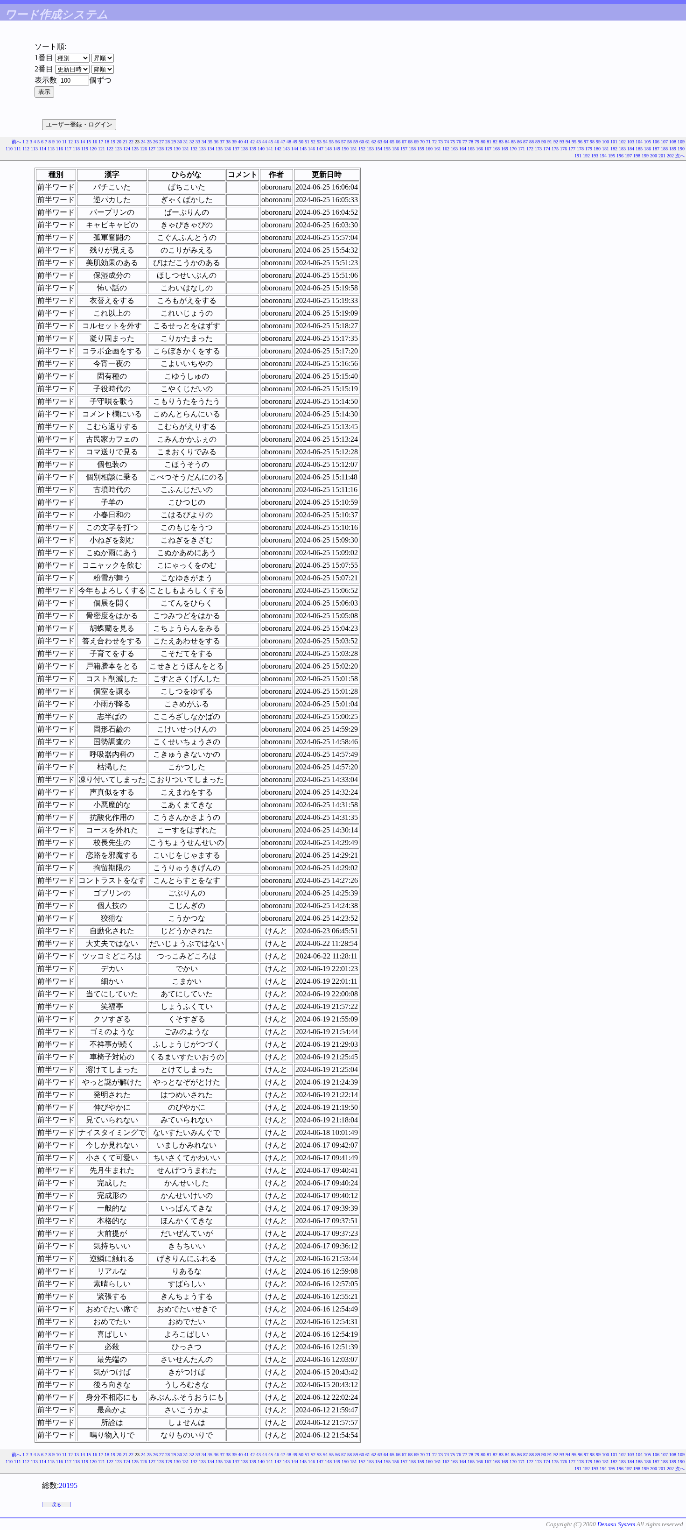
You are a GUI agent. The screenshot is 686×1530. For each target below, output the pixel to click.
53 (319, 141)
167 (487, 148)
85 (513, 141)
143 (286, 148)
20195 (68, 1485)
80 (483, 141)
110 (9, 148)
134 (210, 148)
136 (227, 148)
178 (580, 148)
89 (537, 141)
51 (307, 141)
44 (264, 141)
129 (168, 148)
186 (647, 148)
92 (555, 141)
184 (630, 148)
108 (672, 141)
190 (681, 148)
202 (670, 155)
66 (398, 141)
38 (228, 141)
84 (507, 141)
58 (349, 141)
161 (437, 148)
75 (452, 141)
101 (613, 141)
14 (82, 141)
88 (531, 141)
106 (655, 141)
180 (597, 148)
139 (252, 148)
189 (672, 148)
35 (210, 141)
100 (605, 141)
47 (282, 141)
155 (387, 148)
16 (94, 141)
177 (571, 148)
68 (410, 141)
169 (504, 148)
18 (107, 141)
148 (328, 148)
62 (373, 141)
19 (113, 141)
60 (361, 141)
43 (258, 141)
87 (525, 141)
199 (645, 155)
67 (404, 141)
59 (355, 141)
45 (270, 141)
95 (574, 141)
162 (445, 148)
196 (619, 155)
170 (513, 148)
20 (119, 141)
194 (603, 155)
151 (353, 148)
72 (434, 141)
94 (568, 141)
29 (173, 141)
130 (177, 148)
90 (543, 141)
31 (185, 141)
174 (546, 148)
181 (605, 148)
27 (161, 141)
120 (93, 148)
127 (151, 148)
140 (261, 148)
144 (294, 148)
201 (661, 155)
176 (563, 148)
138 (244, 148)
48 (289, 141)
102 (622, 141)
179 (588, 148)
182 (613, 148)
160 (429, 148)
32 (191, 141)
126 (143, 148)
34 (204, 141)
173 (538, 148)
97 (586, 141)
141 (269, 148)
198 (636, 155)
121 (101, 148)
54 (325, 141)
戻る (56, 1504)
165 (471, 148)
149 (336, 148)
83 (501, 141)
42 (252, 141)
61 (367, 141)
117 (67, 148)
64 (386, 141)
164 (462, 148)
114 (42, 148)
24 (143, 141)
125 (135, 148)
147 (319, 148)
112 (25, 148)
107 (664, 141)
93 (562, 141)
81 (489, 141)
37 (222, 141)
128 (160, 148)
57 (343, 141)
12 (70, 141)
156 (395, 148)
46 (276, 141)
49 (295, 141)
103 (630, 141)
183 (622, 148)
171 (521, 148)
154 (378, 148)
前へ (16, 141)
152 (361, 148)
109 (681, 141)
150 (345, 148)
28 (167, 141)
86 (519, 141)
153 (370, 148)
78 (471, 141)
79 (477, 141)
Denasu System (616, 1524)
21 (125, 141)
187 (655, 148)
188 (664, 148)
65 (392, 141)
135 (219, 148)
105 (647, 141)
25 (149, 141)
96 (580, 141)
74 (446, 141)
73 (440, 141)
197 (628, 155)
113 (34, 148)
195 (611, 155)
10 (58, 141)
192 (586, 155)
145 (303, 148)
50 (301, 141)
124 (126, 148)
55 (331, 141)
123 (118, 148)
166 (479, 148)
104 (639, 141)
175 (555, 148)
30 (179, 141)
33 (198, 141)
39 (234, 141)
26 (155, 141)
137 (235, 148)
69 (416, 141)
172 (529, 148)
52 (313, 141)
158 (412, 148)
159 (420, 148)
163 (454, 148)
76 (458, 141)
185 (639, 148)
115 (51, 148)
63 (380, 141)
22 (131, 141)
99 (598, 141)
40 (240, 141)
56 (337, 141)
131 (185, 148)
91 (549, 141)
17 (100, 141)
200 (653, 155)
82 (495, 141)
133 (202, 148)
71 (428, 141)
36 (216, 141)
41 (246, 141)
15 (88, 141)
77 (464, 141)
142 (277, 148)
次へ (680, 155)
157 (403, 148)
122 (109, 148)
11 (64, 141)
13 (76, 141)
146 (311, 148)
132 (193, 148)
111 (17, 148)
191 (577, 155)
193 (594, 155)
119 (84, 148)
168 (496, 148)
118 (76, 148)
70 (422, 141)
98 (592, 141)
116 (59, 148)
